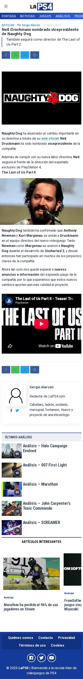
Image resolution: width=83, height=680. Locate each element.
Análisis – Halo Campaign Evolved (45, 448)
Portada (9, 16)
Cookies (57, 645)
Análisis (63, 16)
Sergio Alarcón (31, 25)
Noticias (27, 16)
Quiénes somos (20, 638)
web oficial (50, 138)
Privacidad (66, 638)
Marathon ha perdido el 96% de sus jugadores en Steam (31, 607)
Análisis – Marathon (40, 484)
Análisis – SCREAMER (41, 522)
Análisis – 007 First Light (45, 465)
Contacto (45, 638)
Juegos (45, 16)
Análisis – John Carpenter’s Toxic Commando (47, 506)
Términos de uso (32, 645)
